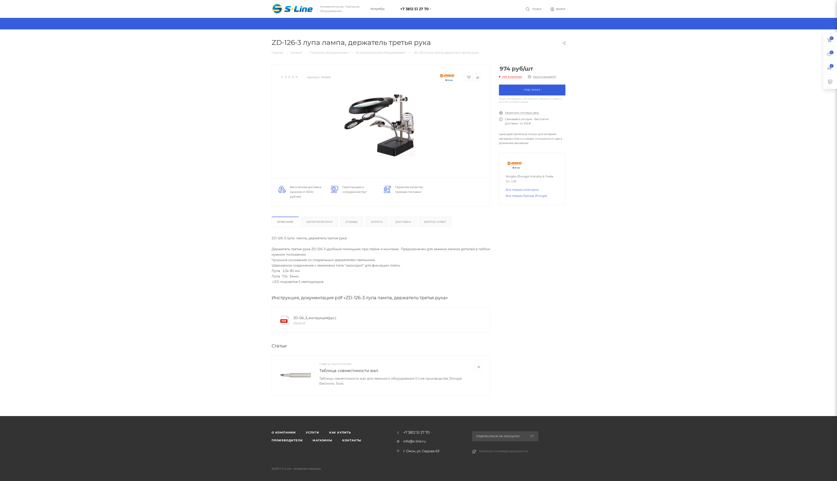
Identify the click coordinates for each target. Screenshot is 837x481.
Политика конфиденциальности (503, 451)
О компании (284, 432)
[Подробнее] (478, 367)
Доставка (403, 221)
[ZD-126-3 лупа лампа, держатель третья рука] (381, 126)
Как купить (340, 432)
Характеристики (319, 221)
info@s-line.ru (414, 441)
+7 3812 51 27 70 (414, 9)
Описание (285, 221)
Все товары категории (522, 189)
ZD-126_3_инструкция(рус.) (314, 318)
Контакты (351, 440)
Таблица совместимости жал (348, 370)
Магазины (322, 440)
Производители (287, 440)
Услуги (312, 432)
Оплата (377, 221)
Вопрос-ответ (435, 221)
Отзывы (351, 221)
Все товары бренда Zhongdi (526, 195)
